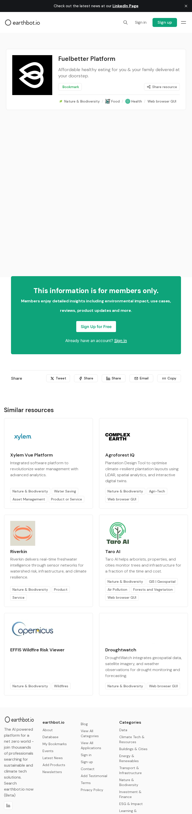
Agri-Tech (157, 491)
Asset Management (28, 499)
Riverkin (18, 552)
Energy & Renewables (129, 758)
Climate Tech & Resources (131, 739)
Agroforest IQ (119, 455)
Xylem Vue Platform (31, 455)
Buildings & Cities (133, 749)
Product (61, 589)
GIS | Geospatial (162, 581)
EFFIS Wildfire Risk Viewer (37, 650)
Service (18, 597)
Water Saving (65, 491)
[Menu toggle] (183, 22)
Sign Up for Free (96, 326)
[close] (186, 6)
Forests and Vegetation (153, 589)
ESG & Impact (131, 804)
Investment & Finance (130, 794)
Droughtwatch (120, 650)
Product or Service (66, 499)
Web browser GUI (122, 499)
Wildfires (61, 686)
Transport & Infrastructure (130, 770)
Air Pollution (117, 589)
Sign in (120, 340)
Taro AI (112, 552)
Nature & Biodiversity (30, 491)
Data (123, 730)
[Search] (125, 22)
